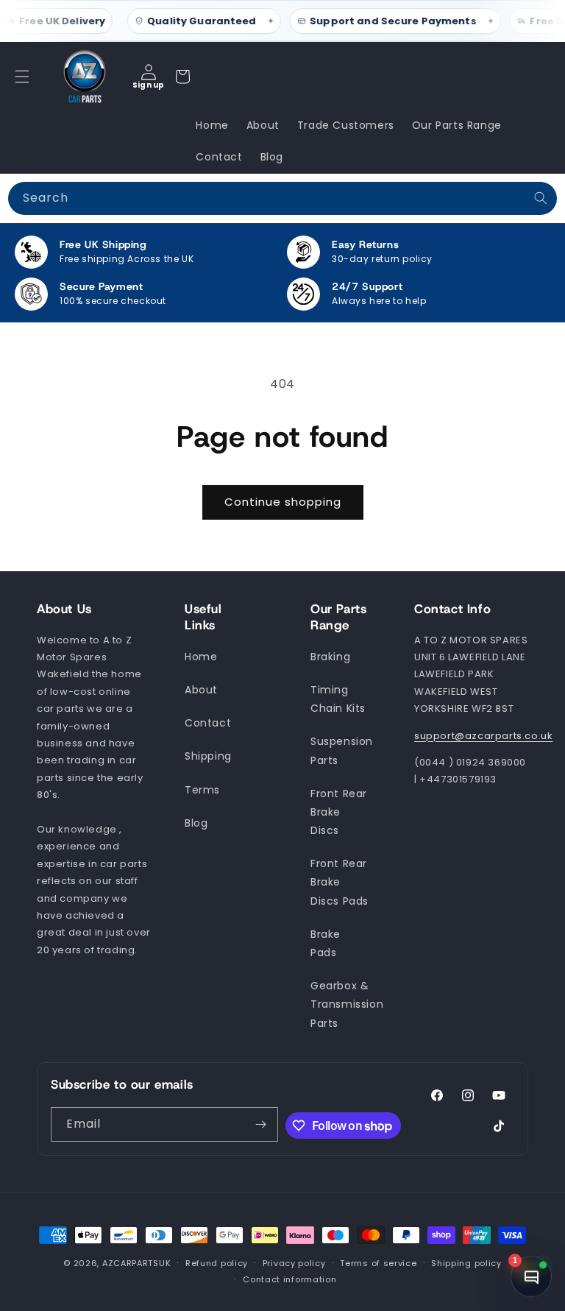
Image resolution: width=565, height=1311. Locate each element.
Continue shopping (282, 501)
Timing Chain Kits (338, 698)
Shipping (208, 756)
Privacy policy (294, 1263)
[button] (22, 76)
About (201, 689)
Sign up (148, 85)
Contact (208, 722)
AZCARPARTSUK (136, 1263)
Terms (202, 789)
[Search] (541, 198)
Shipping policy (466, 1263)
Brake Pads (325, 943)
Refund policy (216, 1263)
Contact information (289, 1279)
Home (201, 656)
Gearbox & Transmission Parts (346, 1004)
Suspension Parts (341, 750)
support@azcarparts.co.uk (483, 736)
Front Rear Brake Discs (338, 812)
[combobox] (282, 198)
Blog (196, 823)
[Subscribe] (261, 1124)
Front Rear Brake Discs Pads (339, 882)
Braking (330, 656)
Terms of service (378, 1263)
